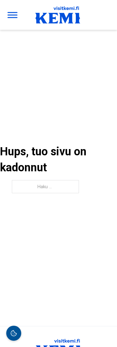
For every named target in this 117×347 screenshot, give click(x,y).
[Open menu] (12, 15)
